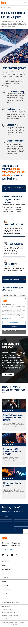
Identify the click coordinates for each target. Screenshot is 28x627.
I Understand (14, 326)
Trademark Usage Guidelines (10, 615)
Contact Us (5, 594)
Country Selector (6, 590)
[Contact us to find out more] (25, 531)
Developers (5, 585)
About (3, 573)
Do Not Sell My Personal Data (9, 622)
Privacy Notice (6, 606)
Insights (4, 565)
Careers (4, 598)
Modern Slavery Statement (9, 612)
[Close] (25, 298)
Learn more (8, 374)
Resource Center (6, 569)
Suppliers (4, 581)
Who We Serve (6, 561)
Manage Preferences (13, 322)
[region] (14, 313)
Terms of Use (5, 619)
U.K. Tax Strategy (6, 609)
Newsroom (5, 577)
